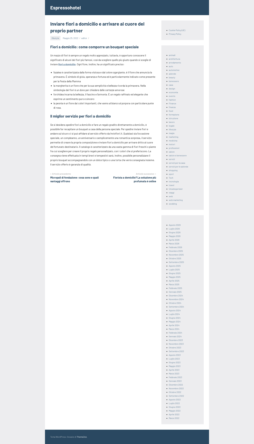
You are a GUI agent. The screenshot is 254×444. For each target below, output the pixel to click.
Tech (171, 177)
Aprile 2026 (174, 240)
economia (173, 92)
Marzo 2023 (174, 373)
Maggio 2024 (175, 321)
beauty (172, 77)
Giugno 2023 (174, 362)
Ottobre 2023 (175, 347)
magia (171, 133)
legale (171, 125)
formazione (174, 114)
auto (171, 66)
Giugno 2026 (174, 232)
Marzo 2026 (174, 243)
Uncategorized (175, 189)
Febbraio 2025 (175, 288)
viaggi (171, 192)
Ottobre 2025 (175, 258)
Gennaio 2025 (175, 292)
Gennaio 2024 (175, 336)
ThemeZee (82, 437)
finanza (172, 107)
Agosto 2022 (175, 399)
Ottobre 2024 (175, 303)
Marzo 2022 (174, 418)
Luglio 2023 (174, 358)
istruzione (173, 118)
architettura (174, 59)
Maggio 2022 (175, 410)
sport (171, 174)
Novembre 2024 (176, 299)
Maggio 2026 (174, 236)
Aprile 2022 (174, 414)
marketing (173, 137)
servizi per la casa (177, 163)
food (171, 111)
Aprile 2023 (174, 370)
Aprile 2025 (174, 280)
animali (172, 55)
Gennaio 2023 (175, 381)
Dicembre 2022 (176, 384)
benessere (174, 81)
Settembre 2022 (176, 396)
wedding (173, 203)
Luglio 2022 (174, 403)
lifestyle (55, 38)
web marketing (176, 200)
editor (84, 38)
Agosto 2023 (175, 355)
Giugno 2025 (174, 273)
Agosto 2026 (175, 225)
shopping (173, 170)
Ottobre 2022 (175, 392)
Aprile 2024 (174, 325)
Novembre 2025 (176, 254)
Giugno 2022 (175, 407)
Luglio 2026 (174, 228)
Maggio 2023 (174, 366)
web (171, 196)
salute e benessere (178, 155)
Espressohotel (65, 7)
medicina (173, 140)
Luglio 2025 (174, 269)
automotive (174, 70)
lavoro (172, 122)
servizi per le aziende (178, 166)
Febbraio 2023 (175, 377)
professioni (174, 148)
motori (172, 144)
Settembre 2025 (176, 262)
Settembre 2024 (176, 306)
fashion (172, 99)
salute (172, 151)
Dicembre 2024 (176, 295)
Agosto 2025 (175, 266)
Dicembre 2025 (176, 251)
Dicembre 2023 (176, 340)
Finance (172, 103)
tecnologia (174, 181)
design (172, 88)
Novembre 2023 (176, 344)
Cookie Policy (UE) (177, 30)
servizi (172, 159)
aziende (172, 73)
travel (171, 185)
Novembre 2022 (176, 388)
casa (171, 85)
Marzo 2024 (174, 329)
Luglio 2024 (174, 314)
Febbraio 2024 (175, 332)
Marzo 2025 (174, 284)
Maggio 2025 (174, 277)
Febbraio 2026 (175, 247)
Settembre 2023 (176, 351)
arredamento (175, 62)
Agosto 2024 (175, 310)
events (172, 96)
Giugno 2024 (175, 318)
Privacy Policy (175, 34)
